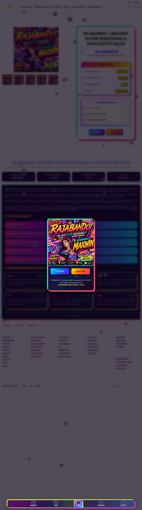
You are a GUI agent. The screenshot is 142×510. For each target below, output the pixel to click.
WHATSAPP (33, 505)
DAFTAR (81, 271)
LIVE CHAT (123, 505)
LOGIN (60, 271)
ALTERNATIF (101, 505)
